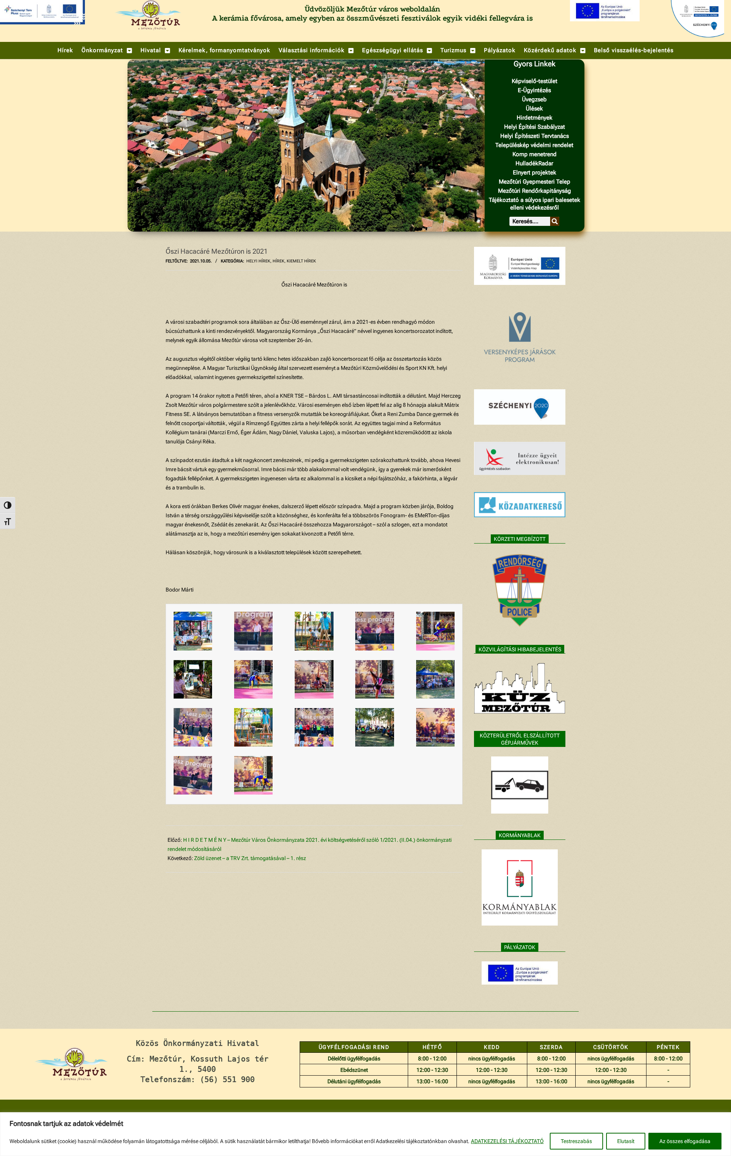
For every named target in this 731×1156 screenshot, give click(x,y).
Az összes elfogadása (684, 1141)
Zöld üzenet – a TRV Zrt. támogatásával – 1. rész (250, 858)
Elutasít (625, 1141)
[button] (106, 50)
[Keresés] (554, 221)
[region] (365, 1134)
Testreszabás (576, 1141)
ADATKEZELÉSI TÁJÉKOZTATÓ (507, 1141)
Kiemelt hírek (301, 261)
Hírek (278, 261)
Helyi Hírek (258, 261)
